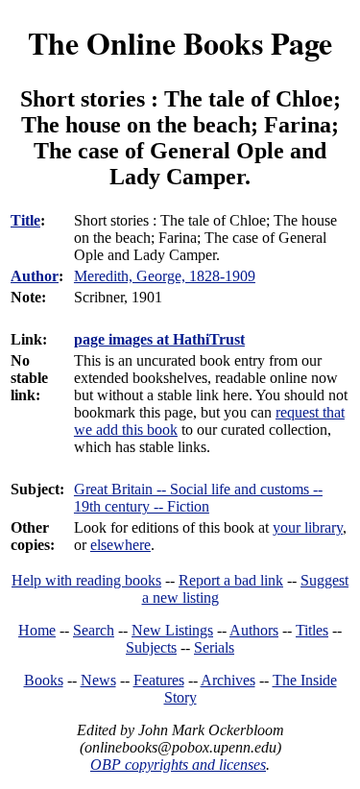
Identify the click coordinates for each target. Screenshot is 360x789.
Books (43, 680)
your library (308, 527)
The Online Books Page (180, 42)
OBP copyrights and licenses (178, 764)
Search (93, 630)
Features (158, 680)
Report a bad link (231, 580)
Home (37, 630)
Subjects (151, 647)
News (98, 680)
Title (25, 220)
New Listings (172, 630)
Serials (214, 647)
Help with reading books (86, 580)
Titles (312, 630)
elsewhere (120, 545)
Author (35, 276)
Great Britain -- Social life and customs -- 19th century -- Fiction (198, 497)
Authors (253, 630)
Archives (228, 680)
